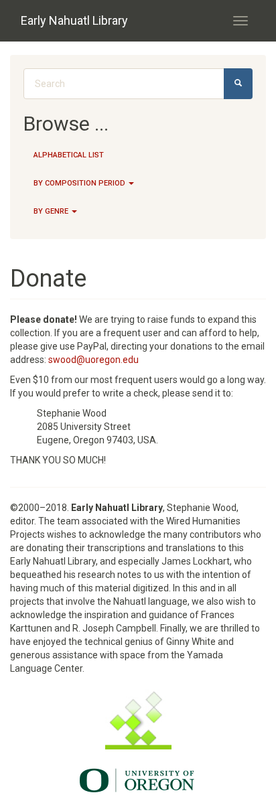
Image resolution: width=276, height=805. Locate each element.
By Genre (51, 211)
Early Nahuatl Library (74, 20)
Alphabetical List (68, 155)
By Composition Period (80, 183)
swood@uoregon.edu (93, 359)
